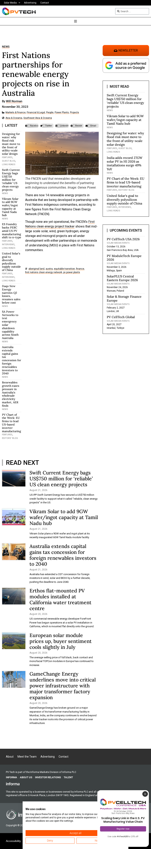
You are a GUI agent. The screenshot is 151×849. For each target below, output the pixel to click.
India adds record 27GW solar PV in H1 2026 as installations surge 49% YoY (124, 163)
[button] (31, 126)
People (49, 112)
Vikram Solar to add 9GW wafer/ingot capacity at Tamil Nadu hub (10, 207)
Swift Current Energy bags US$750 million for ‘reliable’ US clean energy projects (11, 180)
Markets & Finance (16, 112)
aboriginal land (36, 269)
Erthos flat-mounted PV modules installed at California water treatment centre (60, 599)
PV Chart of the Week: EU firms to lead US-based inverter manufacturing (11, 423)
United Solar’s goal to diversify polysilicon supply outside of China (11, 262)
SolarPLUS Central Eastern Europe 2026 (122, 278)
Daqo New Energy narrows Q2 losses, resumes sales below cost (11, 294)
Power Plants (62, 112)
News (5, 46)
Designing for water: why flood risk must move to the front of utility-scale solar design (11, 144)
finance (80, 269)
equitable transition (64, 269)
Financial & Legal (36, 112)
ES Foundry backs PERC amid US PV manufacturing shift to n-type (11, 230)
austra (49, 269)
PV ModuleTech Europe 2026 (124, 258)
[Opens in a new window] (13, 783)
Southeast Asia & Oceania (37, 118)
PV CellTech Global (121, 317)
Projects (74, 112)
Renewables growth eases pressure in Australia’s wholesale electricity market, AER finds (10, 394)
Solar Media (10, 2)
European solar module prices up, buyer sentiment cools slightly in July (60, 641)
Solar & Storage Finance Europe (124, 298)
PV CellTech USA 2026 (123, 239)
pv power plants (71, 272)
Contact (44, 2)
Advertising (30, 2)
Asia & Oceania (14, 118)
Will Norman (14, 101)
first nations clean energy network (43, 272)
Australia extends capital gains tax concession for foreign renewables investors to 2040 (11, 360)
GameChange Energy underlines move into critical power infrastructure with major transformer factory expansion (62, 686)
